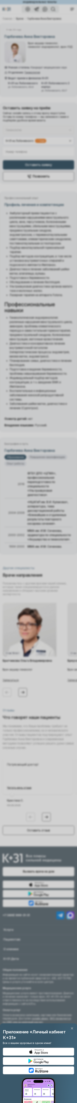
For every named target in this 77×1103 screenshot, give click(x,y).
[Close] (72, 1028)
